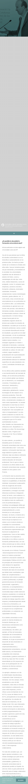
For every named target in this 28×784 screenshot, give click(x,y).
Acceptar (21, 780)
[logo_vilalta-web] (14, 224)
